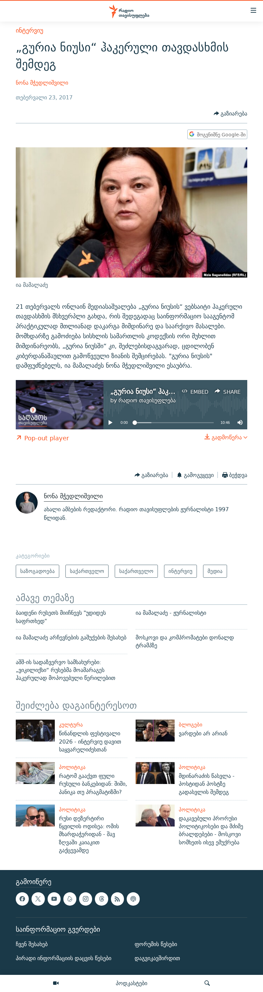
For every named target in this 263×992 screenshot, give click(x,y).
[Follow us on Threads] (101, 898)
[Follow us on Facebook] (22, 898)
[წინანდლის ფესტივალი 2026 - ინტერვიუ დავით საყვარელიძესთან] (35, 731)
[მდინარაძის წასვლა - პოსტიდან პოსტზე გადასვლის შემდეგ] (155, 773)
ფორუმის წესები (156, 944)
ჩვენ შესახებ (32, 944)
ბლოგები (190, 724)
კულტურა (71, 724)
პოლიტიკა (72, 767)
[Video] (56, 983)
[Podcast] (133, 898)
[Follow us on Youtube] (54, 898)
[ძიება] (207, 983)
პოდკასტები (131, 983)
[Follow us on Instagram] (85, 898)
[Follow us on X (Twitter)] (38, 898)
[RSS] (117, 898)
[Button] (231, 114)
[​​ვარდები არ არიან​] (155, 731)
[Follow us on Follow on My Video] (69, 898)
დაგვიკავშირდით (157, 958)
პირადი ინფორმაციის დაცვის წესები (63, 958)
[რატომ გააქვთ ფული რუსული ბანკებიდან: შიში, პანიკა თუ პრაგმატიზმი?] (35, 773)
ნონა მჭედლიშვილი (42, 82)
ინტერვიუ (29, 30)
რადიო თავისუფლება (147, 400)
